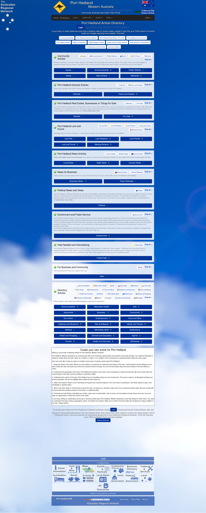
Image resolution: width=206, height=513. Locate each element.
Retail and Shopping (143, 294)
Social (123, 56)
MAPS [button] (108, 18)
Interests (121, 85)
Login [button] (113, 410)
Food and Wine (108, 290)
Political (139, 190)
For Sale (139, 103)
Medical (99, 294)
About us (145, 499)
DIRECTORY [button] (87, 18)
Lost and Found (145, 126)
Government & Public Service (117, 42)
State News (123, 154)
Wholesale (138, 298)
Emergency (65, 17)
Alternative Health (100, 286)
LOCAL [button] (75, 18)
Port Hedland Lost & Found (136, 38)
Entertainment (92, 290)
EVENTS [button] (99, 18)
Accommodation (83, 286)
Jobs (140, 267)
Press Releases (136, 172)
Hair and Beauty (144, 290)
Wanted (128, 103)
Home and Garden (135, 85)
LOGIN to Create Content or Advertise (103, 493)
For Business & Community (95, 47)
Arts (112, 286)
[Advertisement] (103, 439)
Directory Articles (114, 47)
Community (146, 286)
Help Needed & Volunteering (139, 42)
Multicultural (127, 294)
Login (80, 27)
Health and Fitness (85, 294)
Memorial (147, 56)
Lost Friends (130, 126)
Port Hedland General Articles (86, 38)
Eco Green (79, 290)
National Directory (103, 420)
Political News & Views (96, 42)
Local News (110, 154)
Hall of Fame (134, 56)
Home (55, 17)
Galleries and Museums (126, 290)
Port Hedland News (63, 42)
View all (147, 59)
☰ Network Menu (103, 463)
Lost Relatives (116, 126)
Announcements (95, 56)
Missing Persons (136, 130)
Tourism (108, 298)
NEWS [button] (147, 18)
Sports (98, 298)
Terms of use (124, 499)
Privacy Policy (135, 499)
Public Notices (111, 56)
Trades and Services (123, 298)
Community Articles (66, 38)
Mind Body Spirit (112, 294)
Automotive (122, 286)
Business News (121, 172)
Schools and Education (83, 298)
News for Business (79, 42)
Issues (83, 56)
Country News (137, 154)
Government (137, 215)
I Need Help (138, 245)
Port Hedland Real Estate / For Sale (112, 38)
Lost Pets (103, 126)
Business (134, 286)
